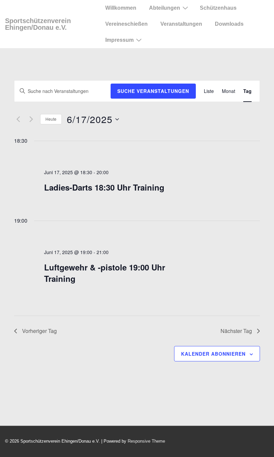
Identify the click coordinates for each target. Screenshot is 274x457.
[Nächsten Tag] (31, 119)
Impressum (119, 40)
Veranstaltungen (181, 24)
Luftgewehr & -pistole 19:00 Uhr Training (104, 272)
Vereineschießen (126, 24)
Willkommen (120, 8)
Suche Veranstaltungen (153, 91)
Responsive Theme (146, 441)
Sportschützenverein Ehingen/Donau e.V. (38, 24)
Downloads (229, 24)
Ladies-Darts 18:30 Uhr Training (104, 187)
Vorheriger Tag (39, 331)
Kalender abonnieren (213, 353)
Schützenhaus (218, 8)
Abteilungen (164, 8)
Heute (50, 119)
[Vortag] (18, 119)
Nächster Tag (236, 331)
